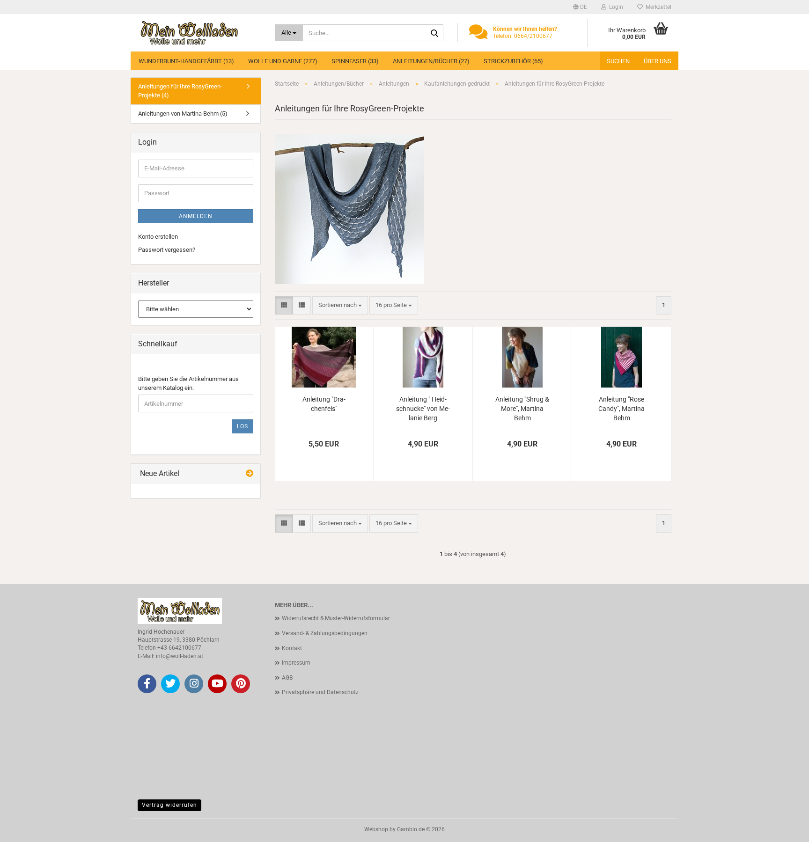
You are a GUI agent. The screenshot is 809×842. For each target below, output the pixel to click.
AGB (287, 677)
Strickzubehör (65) (513, 61)
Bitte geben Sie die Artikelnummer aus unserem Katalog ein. (188, 383)
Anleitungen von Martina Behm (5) (183, 113)
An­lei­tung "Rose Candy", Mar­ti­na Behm (621, 408)
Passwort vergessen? (166, 249)
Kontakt (292, 648)
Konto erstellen (158, 236)
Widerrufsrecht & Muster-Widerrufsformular (336, 618)
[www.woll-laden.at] (199, 32)
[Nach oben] (783, 828)
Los (242, 426)
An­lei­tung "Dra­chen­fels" (324, 403)
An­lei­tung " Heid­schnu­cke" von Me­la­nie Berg (423, 408)
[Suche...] (434, 33)
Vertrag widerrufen (169, 805)
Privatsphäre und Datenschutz (320, 692)
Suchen (618, 61)
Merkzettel (657, 7)
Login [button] (614, 7)
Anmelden (196, 216)
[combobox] (340, 305)
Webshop (376, 829)
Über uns (657, 61)
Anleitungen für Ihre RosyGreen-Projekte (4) (180, 91)
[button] (580, 7)
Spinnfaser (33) (355, 61)
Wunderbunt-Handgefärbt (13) (186, 61)
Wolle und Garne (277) (282, 61)
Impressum (296, 662)
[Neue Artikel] (249, 474)
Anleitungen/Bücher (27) (431, 61)
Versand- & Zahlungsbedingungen (325, 633)
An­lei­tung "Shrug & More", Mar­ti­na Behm (522, 408)
